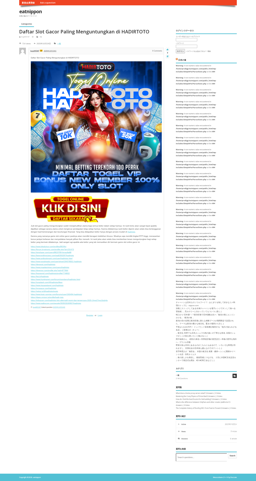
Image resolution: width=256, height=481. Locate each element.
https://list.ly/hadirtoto (40, 276)
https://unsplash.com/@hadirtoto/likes (46, 282)
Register (89, 315)
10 (41, 50)
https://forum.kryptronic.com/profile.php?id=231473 (52, 249)
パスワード (180, 43)
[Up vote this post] (167, 49)
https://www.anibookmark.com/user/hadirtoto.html (51, 258)
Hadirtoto (131, 232)
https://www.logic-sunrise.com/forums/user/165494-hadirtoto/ (56, 294)
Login (100, 315)
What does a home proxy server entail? (190, 393)
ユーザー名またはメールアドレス (188, 36)
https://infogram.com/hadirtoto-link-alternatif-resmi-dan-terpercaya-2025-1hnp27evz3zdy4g (69, 300)
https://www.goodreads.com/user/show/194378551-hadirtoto (56, 261)
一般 (40, 37)
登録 (209, 51)
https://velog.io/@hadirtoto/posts (44, 291)
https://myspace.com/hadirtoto (43, 288)
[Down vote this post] (167, 56)
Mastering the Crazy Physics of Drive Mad (191, 396)
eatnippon (30, 11)
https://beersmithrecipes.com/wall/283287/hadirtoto (52, 255)
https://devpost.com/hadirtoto (43, 264)
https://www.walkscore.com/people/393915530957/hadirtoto (56, 303)
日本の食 (182, 59)
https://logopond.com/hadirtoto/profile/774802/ (50, 273)
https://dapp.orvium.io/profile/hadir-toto (47, 297)
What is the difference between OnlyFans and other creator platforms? (202, 402)
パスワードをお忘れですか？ (196, 51)
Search (232, 456)
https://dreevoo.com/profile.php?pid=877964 (49, 270)
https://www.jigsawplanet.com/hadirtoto (47, 285)
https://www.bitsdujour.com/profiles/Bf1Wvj (48, 246)
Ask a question (47, 2)
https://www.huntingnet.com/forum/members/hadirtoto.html (55, 279)
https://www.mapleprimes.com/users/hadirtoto (50, 267)
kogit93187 (25, 37)
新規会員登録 (28, 2)
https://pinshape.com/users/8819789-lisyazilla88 (51, 252)
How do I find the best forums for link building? (193, 399)
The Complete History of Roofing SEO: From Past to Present (198, 408)
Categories (26, 23)
